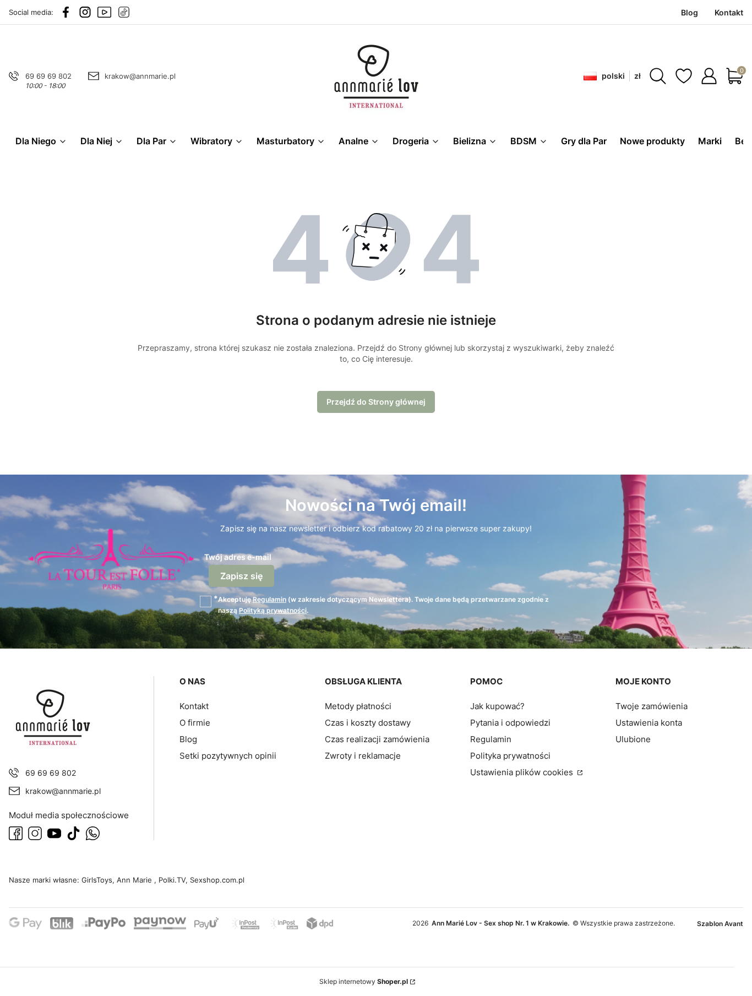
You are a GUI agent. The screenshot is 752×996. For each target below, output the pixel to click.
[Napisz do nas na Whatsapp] (93, 833)
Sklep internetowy (363, 981)
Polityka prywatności (510, 755)
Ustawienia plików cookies (522, 772)
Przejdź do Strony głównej (376, 401)
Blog (188, 739)
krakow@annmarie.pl (140, 76)
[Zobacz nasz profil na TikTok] (123, 12)
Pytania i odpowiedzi (510, 722)
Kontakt (194, 706)
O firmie (194, 722)
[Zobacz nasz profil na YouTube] (104, 12)
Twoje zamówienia (651, 706)
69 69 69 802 (48, 76)
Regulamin (269, 599)
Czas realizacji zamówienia (377, 739)
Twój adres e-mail (237, 557)
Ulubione (633, 739)
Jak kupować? (497, 706)
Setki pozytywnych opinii (227, 755)
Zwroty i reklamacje (363, 755)
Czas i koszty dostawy (368, 722)
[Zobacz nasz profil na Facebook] (66, 12)
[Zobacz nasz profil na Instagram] (85, 12)
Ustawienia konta (648, 722)
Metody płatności (358, 706)
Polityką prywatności (273, 610)
